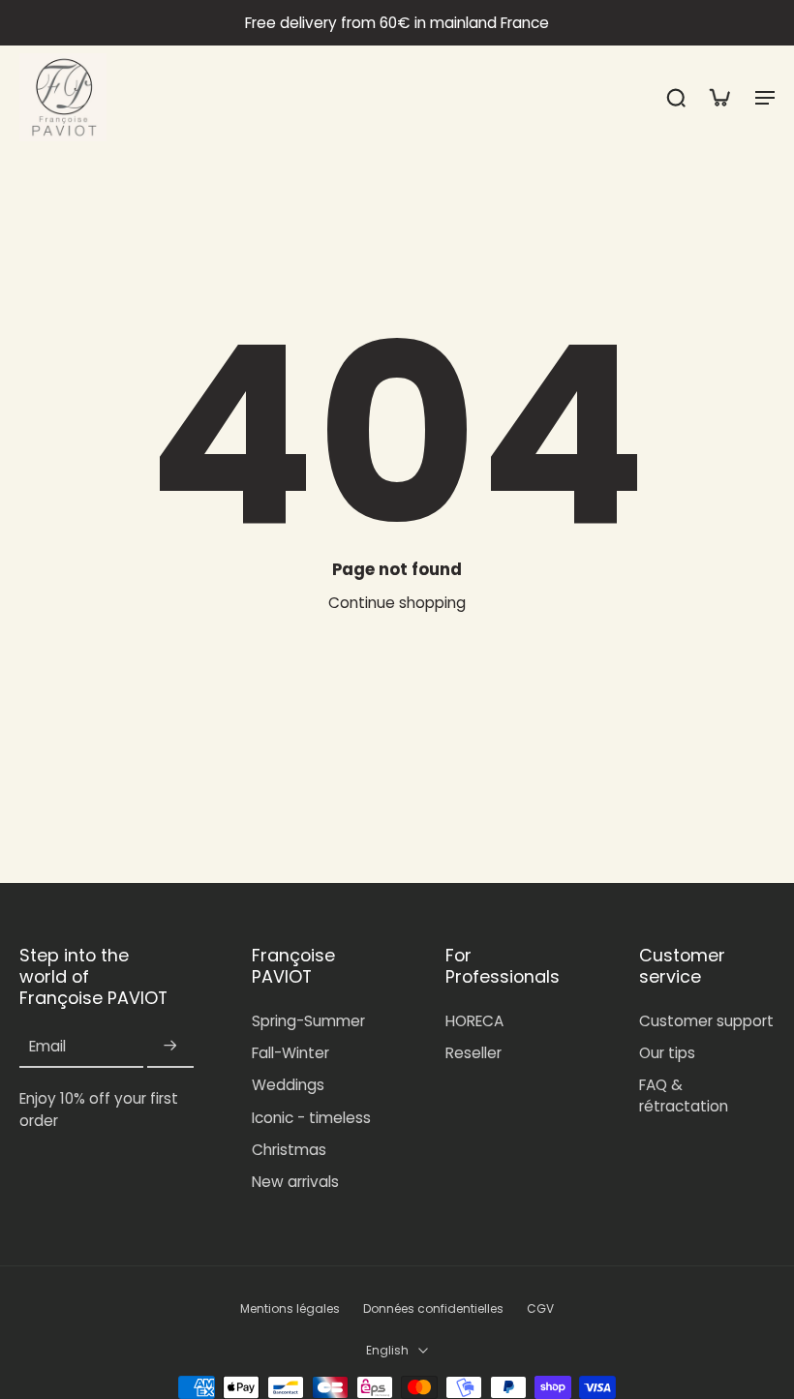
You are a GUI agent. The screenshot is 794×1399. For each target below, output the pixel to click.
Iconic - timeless (311, 1118)
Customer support (706, 1021)
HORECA (474, 1021)
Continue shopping (397, 603)
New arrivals (295, 1181)
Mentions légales (290, 1309)
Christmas (289, 1150)
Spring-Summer (308, 1021)
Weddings (288, 1085)
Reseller (473, 1053)
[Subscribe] (170, 1046)
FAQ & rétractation (683, 1095)
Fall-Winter (290, 1053)
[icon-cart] (718, 96)
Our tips (667, 1053)
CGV (540, 1309)
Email (47, 1046)
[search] (676, 96)
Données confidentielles (433, 1309)
